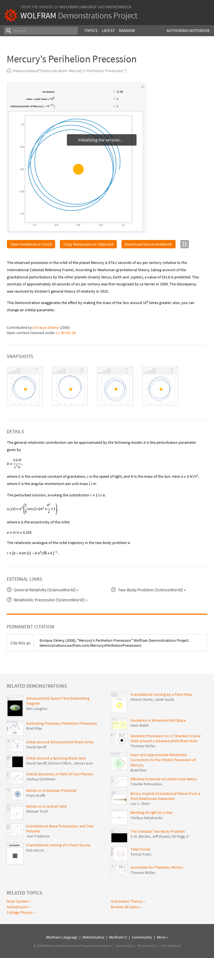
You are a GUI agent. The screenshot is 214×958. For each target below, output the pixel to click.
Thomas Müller (142, 746)
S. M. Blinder (140, 836)
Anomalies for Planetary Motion (156, 867)
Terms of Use (124, 946)
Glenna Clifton (59, 763)
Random (127, 30)
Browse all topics (125, 907)
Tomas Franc (141, 854)
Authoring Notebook (188, 30)
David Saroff (36, 747)
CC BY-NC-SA (66, 332)
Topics (91, 30)
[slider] (84, 95)
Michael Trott (37, 811)
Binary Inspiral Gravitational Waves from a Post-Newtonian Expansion (165, 796)
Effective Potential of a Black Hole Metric (163, 779)
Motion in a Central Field (46, 806)
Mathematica (118, 6)
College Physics (19, 912)
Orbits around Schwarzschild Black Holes (60, 742)
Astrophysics (17, 907)
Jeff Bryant (161, 836)
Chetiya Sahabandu (146, 817)
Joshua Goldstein (40, 779)
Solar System (17, 901)
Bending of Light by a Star (151, 812)
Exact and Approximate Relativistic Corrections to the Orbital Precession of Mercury (163, 760)
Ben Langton (36, 708)
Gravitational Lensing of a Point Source (58, 845)
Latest (108, 30)
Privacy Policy (147, 946)
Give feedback (171, 946)
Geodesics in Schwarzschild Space (158, 720)
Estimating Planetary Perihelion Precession (61, 723)
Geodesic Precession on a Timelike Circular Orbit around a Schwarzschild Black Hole (165, 739)
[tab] (25, 386)
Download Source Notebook (148, 244)
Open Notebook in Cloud (31, 244)
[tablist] (107, 386)
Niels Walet (139, 725)
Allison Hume (141, 699)
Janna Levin (83, 763)
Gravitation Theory (126, 901)
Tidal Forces (140, 849)
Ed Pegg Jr (180, 836)
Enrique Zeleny (46, 327)
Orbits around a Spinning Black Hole (56, 758)
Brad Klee (34, 728)
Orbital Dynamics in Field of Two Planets (59, 774)
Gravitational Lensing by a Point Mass (161, 694)
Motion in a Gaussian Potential (51, 790)
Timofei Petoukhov (146, 784)
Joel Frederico (38, 836)
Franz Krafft (35, 795)
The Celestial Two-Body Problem (157, 831)
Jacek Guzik (164, 699)
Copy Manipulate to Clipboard (88, 244)
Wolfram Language (78, 6)
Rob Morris (35, 850)
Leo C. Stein (140, 803)
